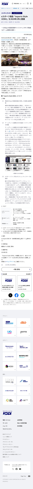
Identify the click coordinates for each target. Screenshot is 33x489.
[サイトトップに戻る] (5, 3)
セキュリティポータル (7, 449)
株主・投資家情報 (22, 423)
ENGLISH (5, 476)
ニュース (5, 426)
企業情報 (19, 420)
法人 (24, 3)
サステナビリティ (7, 429)
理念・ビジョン (6, 420)
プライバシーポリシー (8, 444)
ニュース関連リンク (7, 436)
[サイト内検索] (27, 3)
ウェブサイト (10, 261)
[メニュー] (31, 3)
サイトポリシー (6, 439)
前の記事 (5, 274)
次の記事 (28, 274)
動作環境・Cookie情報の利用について (12, 454)
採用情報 (19, 426)
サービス (5, 423)
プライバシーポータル (8, 442)
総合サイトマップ (7, 434)
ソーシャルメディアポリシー (9, 452)
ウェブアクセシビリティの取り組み (11, 447)
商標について (6, 457)
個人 (21, 3)
